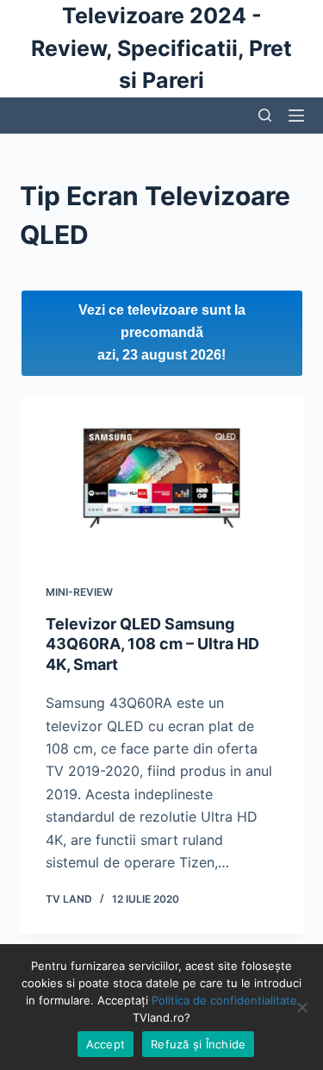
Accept (106, 1044)
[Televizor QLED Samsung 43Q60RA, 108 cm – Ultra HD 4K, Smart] (162, 478)
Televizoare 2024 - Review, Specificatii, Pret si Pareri (161, 48)
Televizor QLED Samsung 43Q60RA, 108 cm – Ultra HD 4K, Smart (152, 644)
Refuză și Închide (198, 1044)
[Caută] (264, 115)
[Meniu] (296, 115)
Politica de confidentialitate (224, 1000)
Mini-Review (79, 591)
